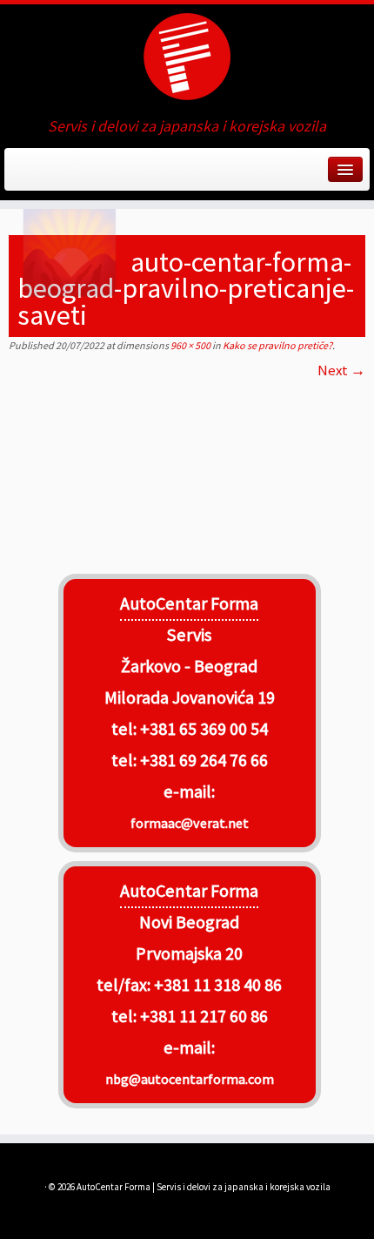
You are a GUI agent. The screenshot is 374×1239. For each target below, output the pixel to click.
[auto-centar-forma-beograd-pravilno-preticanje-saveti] (187, 471)
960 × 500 (189, 345)
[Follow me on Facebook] (19, 175)
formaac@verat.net (189, 823)
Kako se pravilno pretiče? (276, 345)
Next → (341, 370)
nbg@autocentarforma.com (189, 1078)
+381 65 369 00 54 (204, 728)
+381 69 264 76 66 (204, 760)
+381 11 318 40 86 (216, 984)
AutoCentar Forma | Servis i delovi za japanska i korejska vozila (204, 1187)
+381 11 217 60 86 (204, 1016)
